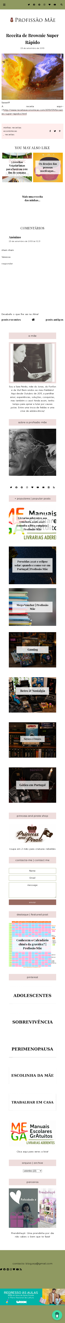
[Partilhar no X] (55, 131)
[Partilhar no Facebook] (50, 131)
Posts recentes (11, 319)
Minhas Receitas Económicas (12, 129)
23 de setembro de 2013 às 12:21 (24, 241)
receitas (9, 134)
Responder (7, 263)
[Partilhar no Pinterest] (59, 131)
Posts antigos (54, 319)
